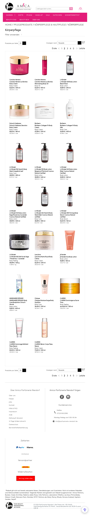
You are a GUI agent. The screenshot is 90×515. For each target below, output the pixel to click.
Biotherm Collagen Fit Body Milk (69, 126)
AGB (10, 415)
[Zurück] (58, 48)
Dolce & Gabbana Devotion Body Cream (18, 126)
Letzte (82, 48)
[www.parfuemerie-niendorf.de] (20, 6)
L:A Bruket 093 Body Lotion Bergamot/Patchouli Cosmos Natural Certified (44, 171)
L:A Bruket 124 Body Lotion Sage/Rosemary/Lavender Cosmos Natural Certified (18, 215)
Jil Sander (63, 255)
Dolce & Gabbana (15, 123)
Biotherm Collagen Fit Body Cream (43, 126)
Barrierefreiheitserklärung (18, 427)
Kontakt (11, 405)
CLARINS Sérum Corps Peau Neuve (44, 345)
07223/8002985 (62, 413)
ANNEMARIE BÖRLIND (16, 298)
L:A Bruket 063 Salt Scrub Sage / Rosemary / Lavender (19, 258)
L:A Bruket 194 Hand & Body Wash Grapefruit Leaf (18, 170)
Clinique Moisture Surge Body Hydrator (44, 301)
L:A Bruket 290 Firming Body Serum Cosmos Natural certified (69, 215)
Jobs (10, 402)
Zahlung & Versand (15, 418)
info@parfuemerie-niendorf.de (66, 421)
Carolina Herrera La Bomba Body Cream (18, 83)
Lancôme (38, 255)
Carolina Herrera (14, 80)
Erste (54, 48)
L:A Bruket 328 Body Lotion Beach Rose (68, 83)
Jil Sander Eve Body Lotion (68, 257)
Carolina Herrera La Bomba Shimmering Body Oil (44, 83)
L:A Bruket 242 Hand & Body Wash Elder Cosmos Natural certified (44, 215)
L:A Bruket (63, 80)
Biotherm (38, 123)
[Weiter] (76, 48)
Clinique (37, 298)
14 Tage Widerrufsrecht (17, 421)
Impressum (13, 411)
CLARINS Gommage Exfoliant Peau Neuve (18, 345)
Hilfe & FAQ (13, 408)
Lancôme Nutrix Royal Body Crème (44, 258)
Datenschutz (13, 424)
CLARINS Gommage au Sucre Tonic (69, 301)
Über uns (12, 395)
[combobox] (52, 8)
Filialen (11, 399)
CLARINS (63, 298)
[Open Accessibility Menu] (85, 510)
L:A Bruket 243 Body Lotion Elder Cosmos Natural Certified (68, 171)
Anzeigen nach (51, 43)
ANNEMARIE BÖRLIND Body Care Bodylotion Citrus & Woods (18, 302)
